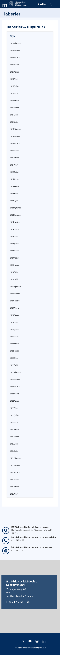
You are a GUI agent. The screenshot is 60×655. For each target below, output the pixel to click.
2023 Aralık (14, 257)
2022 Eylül (14, 365)
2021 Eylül (14, 451)
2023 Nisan (14, 315)
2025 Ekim (14, 114)
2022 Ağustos (15, 372)
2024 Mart (14, 236)
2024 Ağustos (15, 207)
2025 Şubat (14, 172)
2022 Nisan (14, 401)
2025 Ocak (14, 179)
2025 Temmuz (15, 136)
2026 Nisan (14, 72)
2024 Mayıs (14, 229)
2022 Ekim (14, 358)
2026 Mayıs (14, 64)
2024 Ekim (14, 193)
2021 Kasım (14, 436)
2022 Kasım (14, 350)
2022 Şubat (14, 415)
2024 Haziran (15, 222)
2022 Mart (14, 408)
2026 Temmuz (15, 50)
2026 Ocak (14, 93)
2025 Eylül (14, 122)
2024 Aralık (14, 186)
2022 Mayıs (14, 393)
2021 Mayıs (14, 479)
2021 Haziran (15, 472)
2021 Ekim (14, 443)
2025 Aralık (14, 100)
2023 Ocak (14, 336)
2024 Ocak (14, 250)
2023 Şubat (14, 329)
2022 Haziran (15, 386)
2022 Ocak (14, 422)
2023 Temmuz (15, 293)
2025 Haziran (15, 143)
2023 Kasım (14, 265)
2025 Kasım (14, 107)
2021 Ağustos (15, 458)
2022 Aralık (14, 343)
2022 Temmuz (15, 379)
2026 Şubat (14, 86)
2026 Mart (14, 79)
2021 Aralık (14, 429)
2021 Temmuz (15, 465)
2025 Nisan (14, 157)
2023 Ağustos (15, 286)
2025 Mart (14, 164)
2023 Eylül (14, 279)
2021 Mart (14, 494)
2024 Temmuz (15, 215)
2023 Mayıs (14, 308)
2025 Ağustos (15, 129)
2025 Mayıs (14, 150)
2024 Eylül (14, 200)
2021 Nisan (14, 486)
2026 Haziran (15, 57)
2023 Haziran (15, 300)
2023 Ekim (14, 272)
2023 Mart (14, 322)
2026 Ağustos (15, 43)
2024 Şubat (14, 243)
